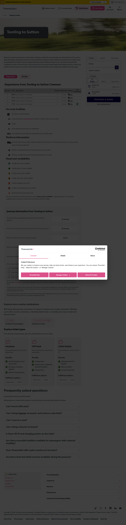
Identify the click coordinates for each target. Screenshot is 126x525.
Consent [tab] (33, 255)
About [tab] (92, 255)
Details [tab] (63, 255)
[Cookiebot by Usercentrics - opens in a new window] (96, 249)
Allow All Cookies (91, 275)
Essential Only (35, 275)
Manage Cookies (62, 275)
